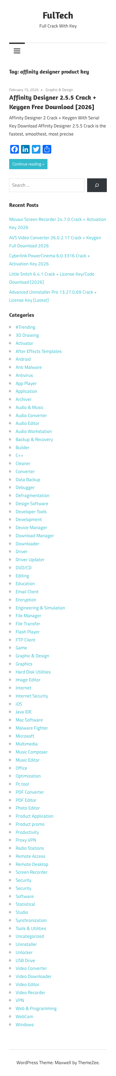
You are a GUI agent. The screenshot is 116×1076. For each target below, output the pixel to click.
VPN (20, 1000)
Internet (23, 687)
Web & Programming (36, 1008)
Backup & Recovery (34, 439)
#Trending (25, 327)
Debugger (25, 487)
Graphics (24, 663)
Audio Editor (27, 423)
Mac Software (29, 719)
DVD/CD (24, 567)
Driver (22, 551)
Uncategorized (30, 936)
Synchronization (31, 920)
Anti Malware (29, 367)
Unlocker (24, 952)
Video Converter (31, 968)
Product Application (34, 816)
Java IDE (24, 711)
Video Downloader (34, 976)
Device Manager (31, 527)
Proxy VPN (26, 840)
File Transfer (28, 623)
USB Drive (25, 960)
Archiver (24, 399)
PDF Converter (30, 792)
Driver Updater (30, 559)
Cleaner (23, 463)
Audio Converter (31, 415)
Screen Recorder (31, 872)
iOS (19, 703)
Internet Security (32, 695)
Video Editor (27, 984)
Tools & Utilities (31, 928)
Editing (22, 575)
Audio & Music (29, 407)
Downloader (27, 543)
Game (21, 647)
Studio (22, 912)
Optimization (28, 775)
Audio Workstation (34, 431)
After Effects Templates (39, 351)
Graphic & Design (59, 89)
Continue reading (26, 164)
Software (25, 896)
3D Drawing (27, 335)
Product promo (30, 824)
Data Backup (28, 479)
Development (29, 519)
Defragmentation (32, 495)
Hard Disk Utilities (33, 671)
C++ (19, 455)
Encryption (26, 599)
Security (23, 880)
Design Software (32, 503)
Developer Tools (31, 511)
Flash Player (28, 631)
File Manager (28, 615)
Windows (25, 1024)
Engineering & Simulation (40, 607)
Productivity (27, 832)
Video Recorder (30, 992)
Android (23, 359)
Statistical (25, 904)
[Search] (97, 185)
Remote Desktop (32, 864)
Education (25, 583)
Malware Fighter (32, 727)
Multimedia (27, 743)
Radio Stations (30, 848)
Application (26, 391)
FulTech (58, 15)
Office (21, 768)
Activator (24, 343)
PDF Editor (26, 800)
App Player (26, 383)
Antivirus (24, 375)
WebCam (24, 1016)
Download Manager (35, 535)
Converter (25, 471)
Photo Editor (28, 807)
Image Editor (28, 679)
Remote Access (30, 856)
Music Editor (28, 759)
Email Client (27, 591)
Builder (22, 447)
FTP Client (25, 639)
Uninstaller (26, 944)
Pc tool (22, 783)
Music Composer (32, 751)
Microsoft (25, 736)
